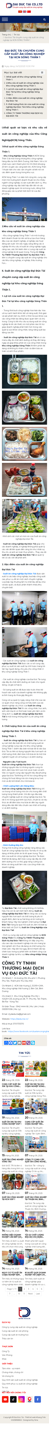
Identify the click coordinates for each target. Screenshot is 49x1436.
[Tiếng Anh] (25, 11)
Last (38, 1294)
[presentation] (5, 27)
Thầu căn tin (7, 1338)
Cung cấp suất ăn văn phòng (15, 1331)
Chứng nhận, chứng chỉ (12, 1372)
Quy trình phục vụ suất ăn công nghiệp (20, 1384)
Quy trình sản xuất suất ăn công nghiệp (20, 1380)
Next (30, 1294)
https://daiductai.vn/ (19, 1019)
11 (24, 1294)
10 (19, 1294)
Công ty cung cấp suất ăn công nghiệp (20, 1327)
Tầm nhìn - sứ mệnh (11, 1368)
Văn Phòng (7, 1355)
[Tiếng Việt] (20, 11)
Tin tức (5, 1387)
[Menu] (5, 19)
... (14, 1294)
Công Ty (6, 1351)
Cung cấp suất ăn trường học (15, 1335)
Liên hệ (5, 1391)
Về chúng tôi (8, 1376)
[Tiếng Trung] (29, 11)
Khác (4, 1359)
